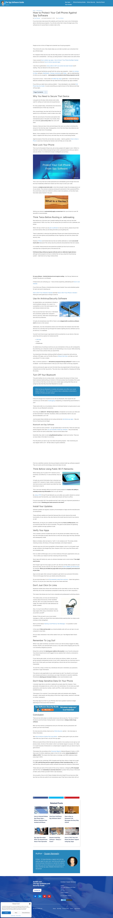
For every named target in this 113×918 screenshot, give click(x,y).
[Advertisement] (56, 36)
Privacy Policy (18, 915)
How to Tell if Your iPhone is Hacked (67, 292)
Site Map (59, 908)
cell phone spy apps (68, 419)
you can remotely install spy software (57, 429)
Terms (71, 908)
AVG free (38, 339)
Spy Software (61, 18)
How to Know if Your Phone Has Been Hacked (66, 60)
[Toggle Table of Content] (45, 92)
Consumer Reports (56, 751)
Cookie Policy (13, 915)
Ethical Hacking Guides (79, 2)
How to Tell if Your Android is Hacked (42, 292)
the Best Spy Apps (57, 78)
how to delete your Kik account (71, 566)
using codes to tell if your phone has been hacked (59, 66)
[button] (29, 903)
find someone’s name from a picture (58, 579)
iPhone (40, 241)
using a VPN (38, 495)
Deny (16, 912)
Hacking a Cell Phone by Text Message (54, 623)
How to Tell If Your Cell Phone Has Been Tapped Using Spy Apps (72, 839)
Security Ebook (100, 2)
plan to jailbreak (53, 228)
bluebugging (51, 400)
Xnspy (65, 73)
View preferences (26, 912)
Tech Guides (68, 4)
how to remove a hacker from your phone (46, 736)
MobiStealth (46, 73)
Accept (6, 912)
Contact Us (37, 890)
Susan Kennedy (37, 18)
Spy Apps (67, 2)
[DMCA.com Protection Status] (66, 901)
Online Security (91, 2)
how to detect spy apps (47, 60)
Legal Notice (77, 908)
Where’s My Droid (62, 356)
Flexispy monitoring (55, 73)
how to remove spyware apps (52, 62)
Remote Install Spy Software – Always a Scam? (55, 839)
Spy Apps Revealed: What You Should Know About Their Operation (40, 839)
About (54, 908)
